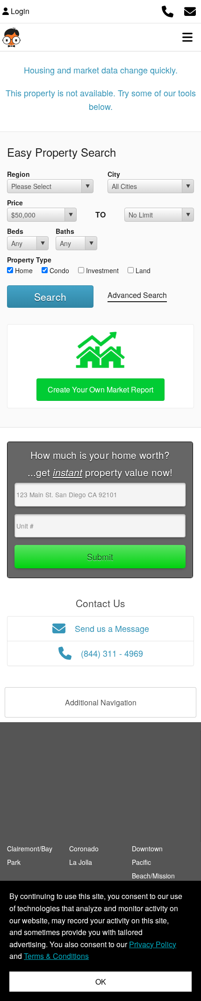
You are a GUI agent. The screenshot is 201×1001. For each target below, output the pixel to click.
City (114, 174)
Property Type (29, 259)
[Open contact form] (190, 10)
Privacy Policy (152, 944)
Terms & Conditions (56, 955)
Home (23, 270)
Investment (101, 270)
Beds (15, 231)
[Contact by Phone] (167, 10)
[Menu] (187, 37)
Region (18, 174)
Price (15, 202)
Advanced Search (137, 295)
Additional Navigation (100, 702)
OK (100, 981)
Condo (58, 270)
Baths (65, 231)
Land (142, 270)
